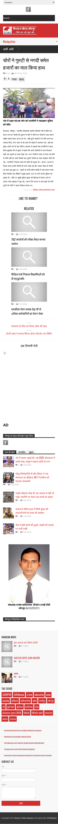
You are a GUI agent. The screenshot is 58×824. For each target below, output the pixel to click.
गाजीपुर (42, 701)
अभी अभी (8, 49)
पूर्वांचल (20, 707)
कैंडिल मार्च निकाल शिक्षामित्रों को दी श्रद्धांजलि (28, 276)
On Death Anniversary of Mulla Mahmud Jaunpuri (22, 730)
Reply (7, 73)
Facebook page (28, 9)
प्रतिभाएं (29, 707)
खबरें (34, 701)
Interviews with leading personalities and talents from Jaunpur (28, 755)
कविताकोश (25, 701)
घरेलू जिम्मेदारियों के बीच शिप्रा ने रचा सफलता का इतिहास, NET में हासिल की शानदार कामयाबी (32, 477)
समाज (5, 719)
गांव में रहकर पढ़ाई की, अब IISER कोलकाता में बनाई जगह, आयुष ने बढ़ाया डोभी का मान (35, 459)
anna (16, 673)
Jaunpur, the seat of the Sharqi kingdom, (19, 749)
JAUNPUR (6, 695)
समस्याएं (48, 713)
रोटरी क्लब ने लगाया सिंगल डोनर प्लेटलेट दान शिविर (29, 333)
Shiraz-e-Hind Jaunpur (23, 818)
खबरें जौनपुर (18, 73)
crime (29, 695)
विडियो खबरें (37, 713)
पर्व (3, 707)
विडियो (27, 713)
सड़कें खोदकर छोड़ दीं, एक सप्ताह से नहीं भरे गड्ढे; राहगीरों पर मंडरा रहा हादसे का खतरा (34, 495)
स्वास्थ (13, 719)
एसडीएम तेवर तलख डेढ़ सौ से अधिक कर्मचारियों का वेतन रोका (27, 311)
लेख (37, 707)
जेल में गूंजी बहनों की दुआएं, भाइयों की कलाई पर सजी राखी (34, 526)
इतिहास (14, 701)
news (48, 695)
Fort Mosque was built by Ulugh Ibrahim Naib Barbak (24, 743)
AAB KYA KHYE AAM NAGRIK (27, 658)
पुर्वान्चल (10, 707)
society (5, 701)
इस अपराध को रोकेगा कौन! (26, 642)
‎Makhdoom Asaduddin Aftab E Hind (17, 737)
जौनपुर (25, 73)
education (39, 695)
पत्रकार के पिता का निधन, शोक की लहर (29, 326)
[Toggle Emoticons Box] (4, 353)
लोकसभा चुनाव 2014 (11, 713)
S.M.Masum (19, 695)
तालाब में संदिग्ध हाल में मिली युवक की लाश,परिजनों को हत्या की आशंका (31, 511)
